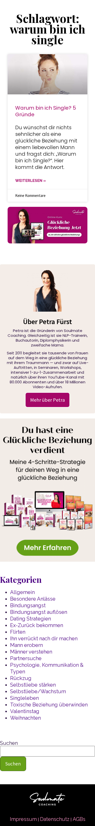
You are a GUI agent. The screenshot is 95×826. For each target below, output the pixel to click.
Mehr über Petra (47, 400)
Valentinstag (24, 711)
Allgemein (22, 592)
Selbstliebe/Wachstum (38, 691)
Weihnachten (25, 718)
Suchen (9, 743)
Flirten (17, 632)
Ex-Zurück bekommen (36, 625)
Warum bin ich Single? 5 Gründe (45, 111)
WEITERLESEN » (30, 180)
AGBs (79, 819)
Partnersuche (26, 658)
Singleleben (24, 698)
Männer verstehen (31, 652)
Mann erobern (26, 645)
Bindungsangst (28, 605)
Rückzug (20, 678)
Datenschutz (54, 819)
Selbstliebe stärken (33, 685)
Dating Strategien (30, 619)
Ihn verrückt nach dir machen (44, 638)
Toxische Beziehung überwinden (49, 705)
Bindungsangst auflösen (38, 612)
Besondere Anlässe (32, 599)
